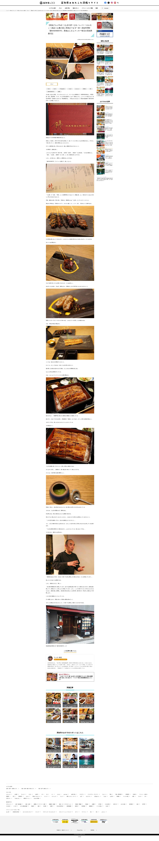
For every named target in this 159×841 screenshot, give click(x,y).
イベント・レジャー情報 (87, 8)
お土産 (112, 796)
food (49, 88)
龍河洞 (77, 806)
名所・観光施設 (19, 804)
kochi (55, 88)
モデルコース (9, 804)
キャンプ (38, 811)
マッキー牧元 (126, 796)
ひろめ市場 (108, 804)
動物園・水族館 (53, 804)
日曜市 (52, 806)
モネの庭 (8, 806)
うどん (31, 794)
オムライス (89, 796)
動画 (97, 8)
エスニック (9, 794)
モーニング (55, 796)
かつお (59, 794)
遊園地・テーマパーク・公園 (40, 804)
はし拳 (8, 811)
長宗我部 (84, 806)
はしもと (77, 88)
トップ (7, 10)
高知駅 (33, 806)
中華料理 (127, 794)
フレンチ (23, 794)
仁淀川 (108, 806)
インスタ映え (100, 806)
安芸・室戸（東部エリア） (44, 788)
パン (53, 794)
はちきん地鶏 (37, 798)
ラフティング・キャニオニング (50, 811)
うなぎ (70, 88)
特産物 (119, 796)
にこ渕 (16, 806)
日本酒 (135, 794)
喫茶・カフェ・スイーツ (72, 796)
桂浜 (138, 804)
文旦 (14, 796)
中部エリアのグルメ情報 (21, 10)
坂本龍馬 (131, 804)
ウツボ (140, 796)
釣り (91, 811)
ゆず (81, 796)
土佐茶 (37, 794)
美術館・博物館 (79, 804)
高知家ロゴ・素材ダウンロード (64, 830)
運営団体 (94, 830)
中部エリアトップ (13, 10)
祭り (97, 811)
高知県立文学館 (16, 811)
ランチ (62, 796)
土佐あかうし (97, 796)
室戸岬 (144, 804)
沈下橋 (101, 804)
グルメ (60, 8)
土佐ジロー (9, 798)
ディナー (46, 796)
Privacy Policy (81, 830)
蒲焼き (84, 88)
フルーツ (104, 794)
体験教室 (91, 806)
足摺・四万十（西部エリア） (12, 788)
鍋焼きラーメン (27, 798)
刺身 (134, 796)
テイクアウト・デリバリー (94, 794)
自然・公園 (28, 804)
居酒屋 (8, 796)
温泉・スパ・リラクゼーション (66, 804)
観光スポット (76, 8)
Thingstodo (62, 88)
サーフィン (85, 811)
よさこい (104, 811)
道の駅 (45, 806)
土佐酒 (17, 794)
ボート (77, 811)
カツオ (28, 796)
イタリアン (82, 794)
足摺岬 (94, 804)
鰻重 (59, 91)
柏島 (39, 806)
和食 (111, 794)
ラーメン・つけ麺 (143, 794)
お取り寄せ (67, 8)
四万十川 (115, 804)
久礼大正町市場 (60, 806)
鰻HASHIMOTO (51, 91)
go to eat (66, 794)
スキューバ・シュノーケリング (66, 811)
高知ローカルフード (37, 796)
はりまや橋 (124, 804)
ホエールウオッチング (28, 811)
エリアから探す (52, 8)
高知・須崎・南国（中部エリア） (28, 788)
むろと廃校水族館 (24, 806)
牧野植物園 (69, 806)
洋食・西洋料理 (119, 794)
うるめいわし (18, 798)
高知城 (87, 804)
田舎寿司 (21, 796)
